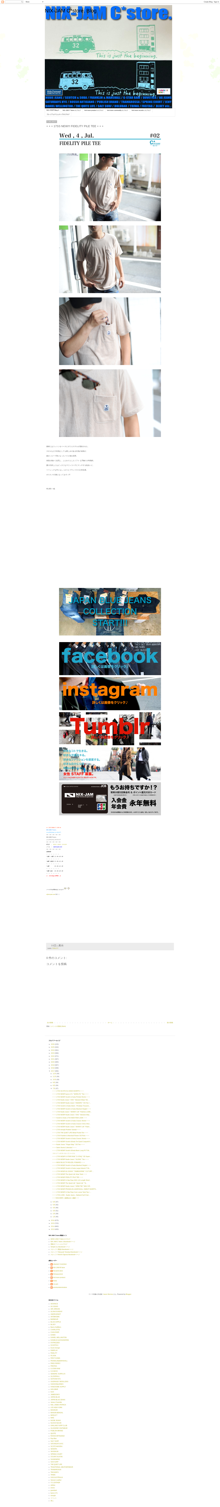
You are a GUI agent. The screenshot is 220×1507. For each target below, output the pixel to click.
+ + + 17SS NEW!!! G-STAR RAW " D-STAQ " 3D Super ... (71, 1156)
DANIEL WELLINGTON (59, 1337)
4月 (54, 1208)
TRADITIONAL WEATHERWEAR (62, 1467)
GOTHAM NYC (56, 1379)
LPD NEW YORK (56, 1407)
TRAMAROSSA (56, 1470)
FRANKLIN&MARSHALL (59, 1361)
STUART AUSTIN (57, 1457)
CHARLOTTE (55, 1330)
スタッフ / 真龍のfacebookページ (62, 1249)
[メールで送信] (52, 945)
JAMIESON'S (55, 1394)
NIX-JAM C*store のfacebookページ (63, 1242)
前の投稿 (170, 1023)
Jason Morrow (108, 1294)
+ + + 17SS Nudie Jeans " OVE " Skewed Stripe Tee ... (71, 1100)
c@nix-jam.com (50, 894)
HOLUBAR (54, 1389)
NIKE (52, 1418)
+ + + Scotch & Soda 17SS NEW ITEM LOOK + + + (69, 1118)
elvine (53, 1488)
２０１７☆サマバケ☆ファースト (63, 1153)
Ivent (52, 1392)
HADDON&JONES (57, 1384)
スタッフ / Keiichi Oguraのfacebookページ (65, 1254)
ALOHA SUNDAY (56, 1311)
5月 (54, 1205)
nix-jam (55, 1284)
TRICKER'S (55, 1472)
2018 (53, 1068)
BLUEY (53, 1324)
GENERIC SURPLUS (58, 1374)
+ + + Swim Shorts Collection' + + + (64, 1147)
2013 (53, 1229)
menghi (53, 1495)
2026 (53, 1044)
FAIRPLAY (54, 1350)
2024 (53, 1050)
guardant (54, 1490)
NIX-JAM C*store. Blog (71, 10)
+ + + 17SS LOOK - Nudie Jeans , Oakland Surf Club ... (71, 1195)
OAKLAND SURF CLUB (59, 1425)
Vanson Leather (56, 1480)
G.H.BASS (54, 1371)
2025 (53, 1047)
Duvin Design (55, 1348)
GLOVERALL (55, 1376)
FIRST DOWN (55, 1358)
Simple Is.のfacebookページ (60, 1247)
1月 (54, 1217)
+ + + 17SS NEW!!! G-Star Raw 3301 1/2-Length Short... (71, 1180)
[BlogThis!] (55, 945)
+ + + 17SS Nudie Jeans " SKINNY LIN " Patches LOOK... (72, 1112)
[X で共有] (57, 945)
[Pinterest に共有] (62, 945)
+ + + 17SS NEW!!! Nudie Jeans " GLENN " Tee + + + (70, 1159)
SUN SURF (54, 1462)
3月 (54, 1211)
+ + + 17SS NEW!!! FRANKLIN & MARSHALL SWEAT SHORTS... (74, 1189)
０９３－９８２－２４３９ (60, 844)
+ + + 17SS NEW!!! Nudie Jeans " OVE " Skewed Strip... (71, 1115)
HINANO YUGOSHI (59, 1264)
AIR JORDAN (55, 1309)
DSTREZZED (55, 1343)
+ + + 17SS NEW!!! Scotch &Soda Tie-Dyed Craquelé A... (71, 1141)
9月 (54, 1082)
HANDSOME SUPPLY (58, 1387)
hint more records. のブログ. (141, 110)
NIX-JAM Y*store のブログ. (72, 110)
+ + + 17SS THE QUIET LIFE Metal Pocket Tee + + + (70, 1133)
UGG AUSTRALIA (57, 1477)
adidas (53, 1485)
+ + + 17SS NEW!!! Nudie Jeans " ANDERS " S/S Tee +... (71, 1103)
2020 (53, 1062)
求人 (52, 1501)
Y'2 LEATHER (55, 1482)
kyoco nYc (54, 1493)
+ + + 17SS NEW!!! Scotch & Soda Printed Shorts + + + (71, 1097)
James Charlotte (56, 1402)
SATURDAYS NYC (57, 1444)
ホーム (110, 1023)
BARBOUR (54, 1319)
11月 (54, 1076)
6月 (54, 1202)
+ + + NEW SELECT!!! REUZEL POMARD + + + (68, 1162)
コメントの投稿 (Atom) (58, 1026)
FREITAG (54, 1366)
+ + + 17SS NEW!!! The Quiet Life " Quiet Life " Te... (69, 1183)
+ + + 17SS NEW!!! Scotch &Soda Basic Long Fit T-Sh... (71, 1150)
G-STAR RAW (55, 1368)
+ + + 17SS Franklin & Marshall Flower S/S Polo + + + (70, 1136)
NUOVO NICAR (56, 1423)
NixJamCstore (58, 1271)
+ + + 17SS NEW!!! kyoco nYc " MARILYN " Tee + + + (70, 1094)
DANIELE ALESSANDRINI (60, 1340)
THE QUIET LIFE (56, 1464)
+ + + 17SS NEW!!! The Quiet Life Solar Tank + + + (69, 1174)
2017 (53, 1071)
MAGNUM (54, 1410)
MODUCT (54, 1415)
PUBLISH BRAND (57, 1431)
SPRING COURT (56, 1454)
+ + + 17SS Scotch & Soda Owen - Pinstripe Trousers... (71, 1106)
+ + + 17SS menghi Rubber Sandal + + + (66, 1130)
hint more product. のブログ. (94, 110)
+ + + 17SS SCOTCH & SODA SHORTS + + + (68, 1091)
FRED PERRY (55, 1363)
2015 (53, 1223)
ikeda (55, 1281)
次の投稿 (50, 1023)
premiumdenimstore (60, 1287)
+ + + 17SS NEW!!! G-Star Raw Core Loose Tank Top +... (71, 1192)
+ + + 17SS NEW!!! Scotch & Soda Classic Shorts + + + (71, 1121)
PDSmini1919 (58, 1274)
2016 (53, 1220)
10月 (54, 1079)
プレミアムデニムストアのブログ (58, 114)
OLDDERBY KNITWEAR (59, 1428)
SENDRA (54, 1449)
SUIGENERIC (55, 1459)
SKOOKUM (54, 1451)
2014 (53, 1226)
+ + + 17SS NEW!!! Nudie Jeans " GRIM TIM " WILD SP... (71, 1186)
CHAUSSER (55, 1332)
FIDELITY (55, 948)
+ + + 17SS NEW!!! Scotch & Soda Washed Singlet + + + (71, 1109)
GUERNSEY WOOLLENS (59, 1381)
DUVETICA (54, 1345)
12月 (54, 1073)
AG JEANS (54, 1306)
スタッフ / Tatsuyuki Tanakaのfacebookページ (66, 1252)
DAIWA (53, 1335)
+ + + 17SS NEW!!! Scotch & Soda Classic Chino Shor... (71, 1124)
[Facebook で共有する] (60, 945)
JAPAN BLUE (55, 1397)
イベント (54, 1498)
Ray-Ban (54, 1438)
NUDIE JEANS (56, 1420)
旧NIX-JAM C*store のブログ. (61, 1239)
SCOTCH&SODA (56, 1446)
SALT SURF (55, 1441)
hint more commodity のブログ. (117, 110)
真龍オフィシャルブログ (59, 1244)
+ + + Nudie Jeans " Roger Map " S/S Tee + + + (68, 1144)
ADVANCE (54, 1304)
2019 (53, 1065)
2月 (54, 1214)
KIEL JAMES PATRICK (58, 1405)
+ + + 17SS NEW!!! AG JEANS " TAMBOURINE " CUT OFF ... (73, 1171)
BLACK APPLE (56, 1322)
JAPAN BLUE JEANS (58, 1400)
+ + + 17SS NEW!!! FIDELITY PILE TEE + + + (67, 1177)
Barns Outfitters (56, 1327)
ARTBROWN (55, 1317)
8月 (54, 1085)
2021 (53, 1059)
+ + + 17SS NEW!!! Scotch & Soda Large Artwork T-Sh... (71, 1168)
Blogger (128, 1294)
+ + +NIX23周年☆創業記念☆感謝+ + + (65, 1198)
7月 (54, 1088)
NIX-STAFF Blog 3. (52, 110)
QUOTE (53, 1433)
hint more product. (59, 1277)
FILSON (53, 1356)
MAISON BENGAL (57, 1413)
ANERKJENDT (56, 1314)
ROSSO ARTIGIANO (58, 1436)
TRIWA (53, 1475)
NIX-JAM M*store (59, 1267)
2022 (53, 1056)
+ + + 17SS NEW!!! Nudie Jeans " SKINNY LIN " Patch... (71, 1127)
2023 (53, 1053)
